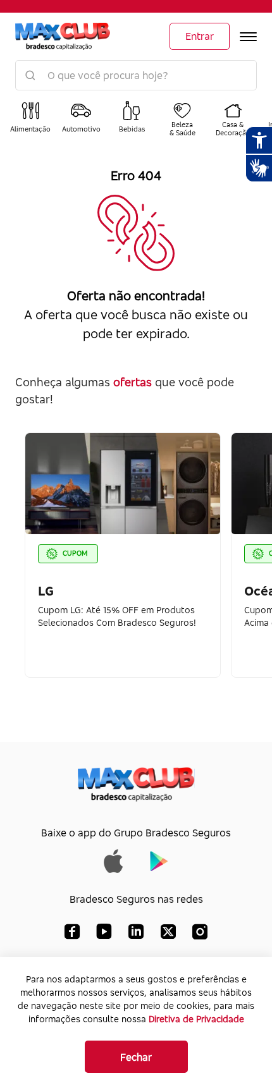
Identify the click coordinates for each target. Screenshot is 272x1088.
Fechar (136, 1057)
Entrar (199, 36)
